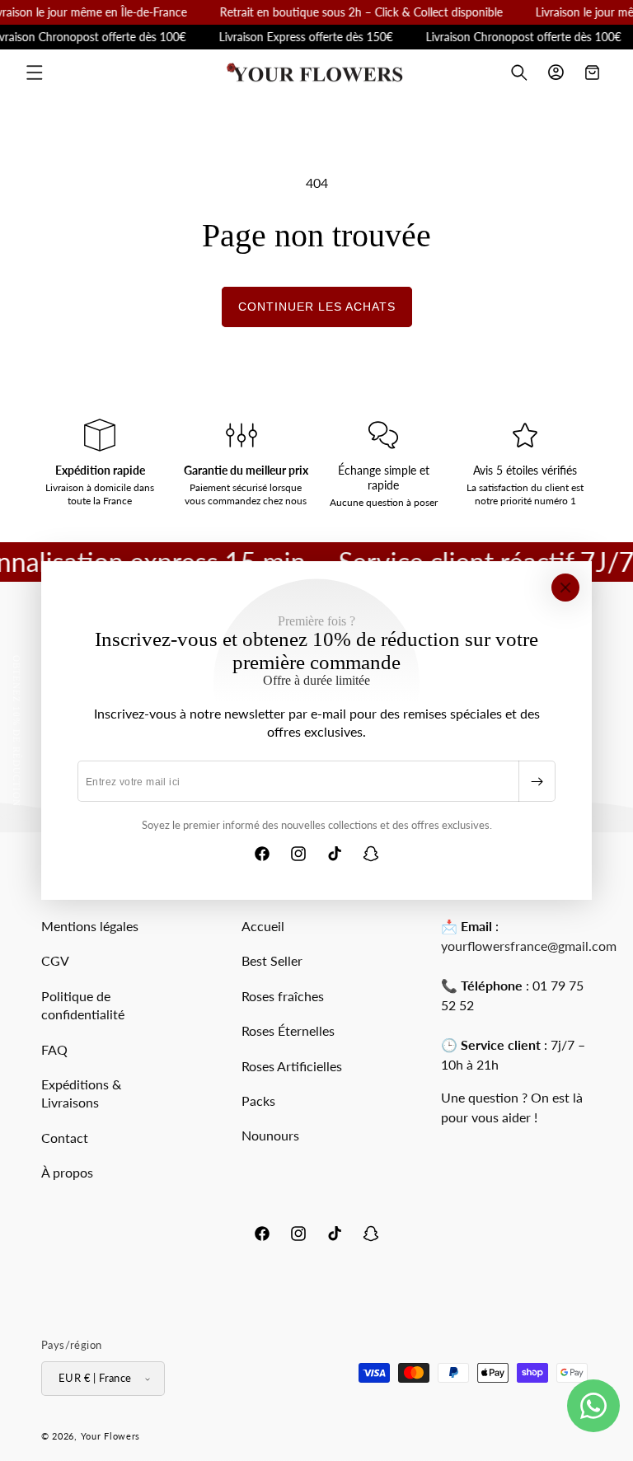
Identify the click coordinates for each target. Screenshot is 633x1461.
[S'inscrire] (536, 781)
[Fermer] (565, 587)
